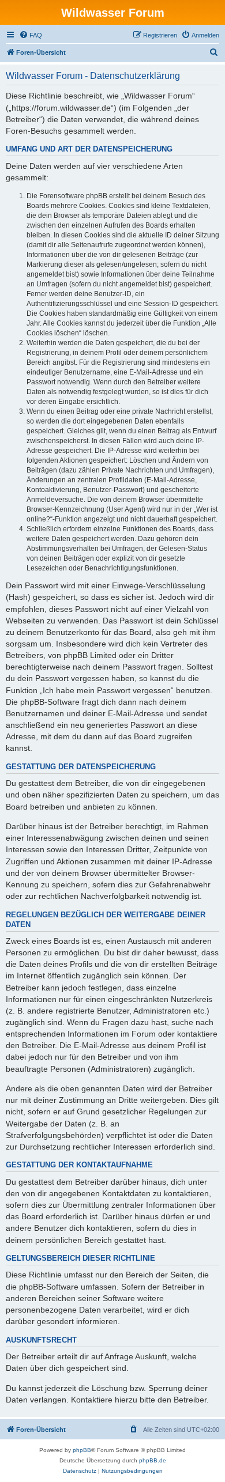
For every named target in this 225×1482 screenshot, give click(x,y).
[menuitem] (30, 35)
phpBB (82, 1450)
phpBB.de (152, 1460)
